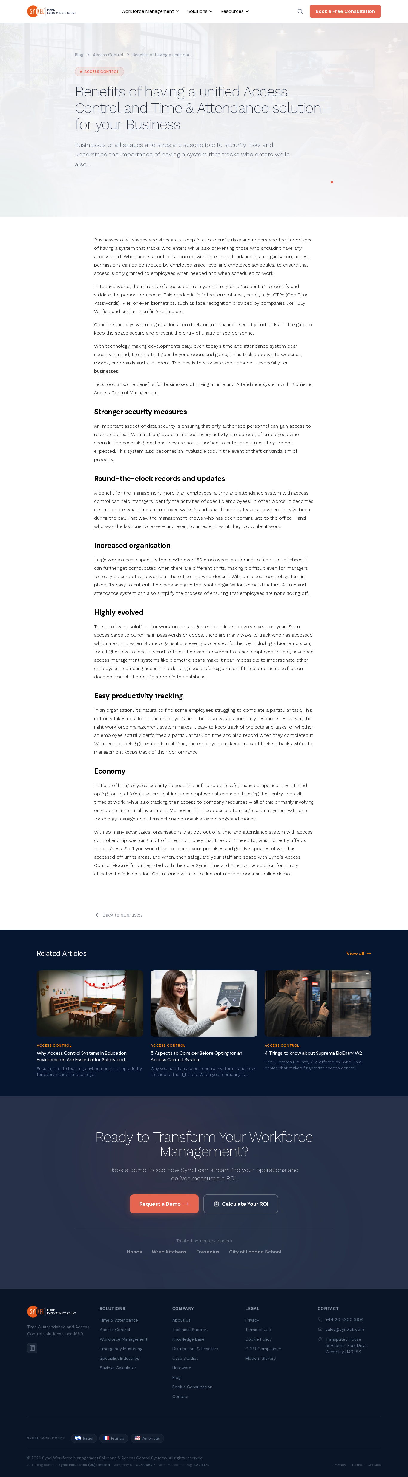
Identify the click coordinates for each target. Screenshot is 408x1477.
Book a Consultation (192, 1387)
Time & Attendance (119, 1320)
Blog (79, 54)
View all (355, 953)
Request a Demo (160, 1204)
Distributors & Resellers (195, 1348)
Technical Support (190, 1329)
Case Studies (185, 1358)
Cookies (374, 1464)
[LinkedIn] (32, 1348)
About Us (181, 1320)
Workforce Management (124, 1339)
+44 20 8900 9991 (344, 1319)
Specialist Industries (119, 1358)
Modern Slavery (260, 1358)
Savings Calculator (118, 1367)
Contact (180, 1396)
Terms (357, 1464)
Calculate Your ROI (245, 1204)
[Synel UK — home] (51, 11)
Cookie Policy (258, 1339)
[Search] (300, 11)
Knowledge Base (188, 1339)
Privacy (252, 1320)
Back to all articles (122, 915)
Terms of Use (258, 1329)
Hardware (181, 1367)
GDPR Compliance (263, 1348)
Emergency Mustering (121, 1348)
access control (108, 54)
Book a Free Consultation (345, 11)
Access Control (115, 1329)
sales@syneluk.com (345, 1329)
